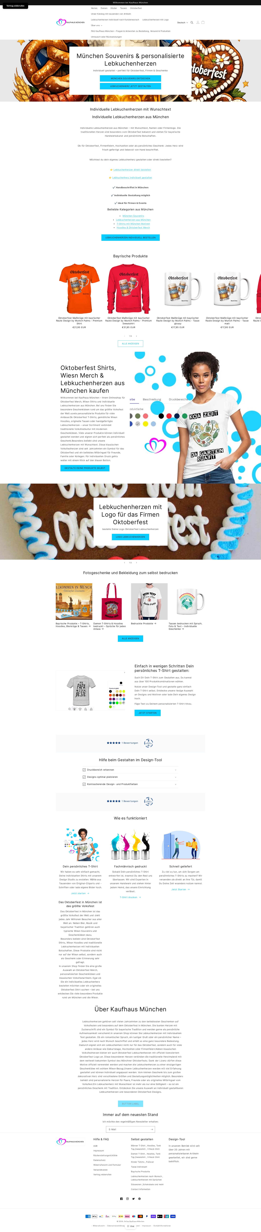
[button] (96, 25)
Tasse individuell (139, 1167)
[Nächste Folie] (136, 563)
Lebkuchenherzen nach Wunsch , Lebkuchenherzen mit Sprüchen (147, 1178)
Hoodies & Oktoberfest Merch (133, 227)
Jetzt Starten (178, 889)
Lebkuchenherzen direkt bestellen (132, 169)
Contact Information (140, 1189)
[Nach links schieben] (125, 336)
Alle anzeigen (130, 343)
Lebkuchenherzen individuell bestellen (130, 237)
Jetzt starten (148, 713)
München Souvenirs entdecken (130, 78)
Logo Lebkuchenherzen (130, 537)
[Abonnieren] (152, 1129)
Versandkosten (100, 1170)
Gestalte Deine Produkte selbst (85, 468)
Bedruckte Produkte (142, 623)
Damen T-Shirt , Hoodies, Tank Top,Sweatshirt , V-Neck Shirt (145, 1155)
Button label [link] (130, 1103)
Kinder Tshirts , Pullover (142, 1162)
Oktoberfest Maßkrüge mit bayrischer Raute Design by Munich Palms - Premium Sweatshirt (128, 321)
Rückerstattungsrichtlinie (105, 1155)
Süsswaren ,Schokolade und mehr (147, 1184)
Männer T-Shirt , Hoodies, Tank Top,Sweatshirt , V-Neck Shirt (146, 1147)
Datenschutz (99, 1160)
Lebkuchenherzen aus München (133, 219)
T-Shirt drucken (128, 897)
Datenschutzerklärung (116, 1226)
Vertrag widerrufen (102, 1174)
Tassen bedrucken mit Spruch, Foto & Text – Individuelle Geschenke (185, 626)
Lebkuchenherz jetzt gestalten (130, 86)
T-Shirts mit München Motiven (133, 223)
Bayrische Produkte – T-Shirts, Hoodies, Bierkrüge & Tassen (73, 625)
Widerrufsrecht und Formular (107, 1165)
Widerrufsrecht (99, 1226)
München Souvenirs (133, 215)
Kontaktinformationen (162, 1226)
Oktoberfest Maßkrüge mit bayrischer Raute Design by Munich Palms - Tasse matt (227, 321)
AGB (95, 1146)
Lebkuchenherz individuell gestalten (132, 177)
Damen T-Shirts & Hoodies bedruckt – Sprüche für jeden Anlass (109, 626)
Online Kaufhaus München (134, 1221)
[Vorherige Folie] (125, 563)
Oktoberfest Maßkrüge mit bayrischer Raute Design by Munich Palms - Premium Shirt (79, 321)
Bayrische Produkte (140, 1171)
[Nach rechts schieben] (136, 336)
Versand (136, 1226)
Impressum (98, 1150)
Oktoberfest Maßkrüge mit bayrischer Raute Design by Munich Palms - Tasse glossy (177, 321)
